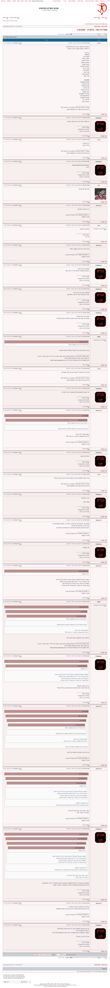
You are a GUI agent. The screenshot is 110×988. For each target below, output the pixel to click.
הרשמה (96, 17)
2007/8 (14, 1)
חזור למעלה (104, 114)
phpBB (47, 983)
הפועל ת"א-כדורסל (89, 1)
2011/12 (3, 1)
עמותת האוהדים (56, 1)
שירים (64, 1)
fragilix (50, 986)
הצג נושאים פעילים (89, 24)
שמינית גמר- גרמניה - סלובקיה (92, 30)
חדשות (97, 1)
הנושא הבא (6, 37)
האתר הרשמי (80, 1)
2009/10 (9, 1)
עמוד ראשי (104, 26)
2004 (26, 1)
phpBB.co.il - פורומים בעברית (64, 985)
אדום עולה (102, 1)
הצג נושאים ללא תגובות (101, 24)
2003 (29, 1)
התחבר (103, 17)
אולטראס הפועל (72, 1)
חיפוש (4, 17)
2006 (18, 1)
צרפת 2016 (97, 26)
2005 (22, 1)
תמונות (108, 1)
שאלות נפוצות (13, 17)
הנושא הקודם (13, 37)
